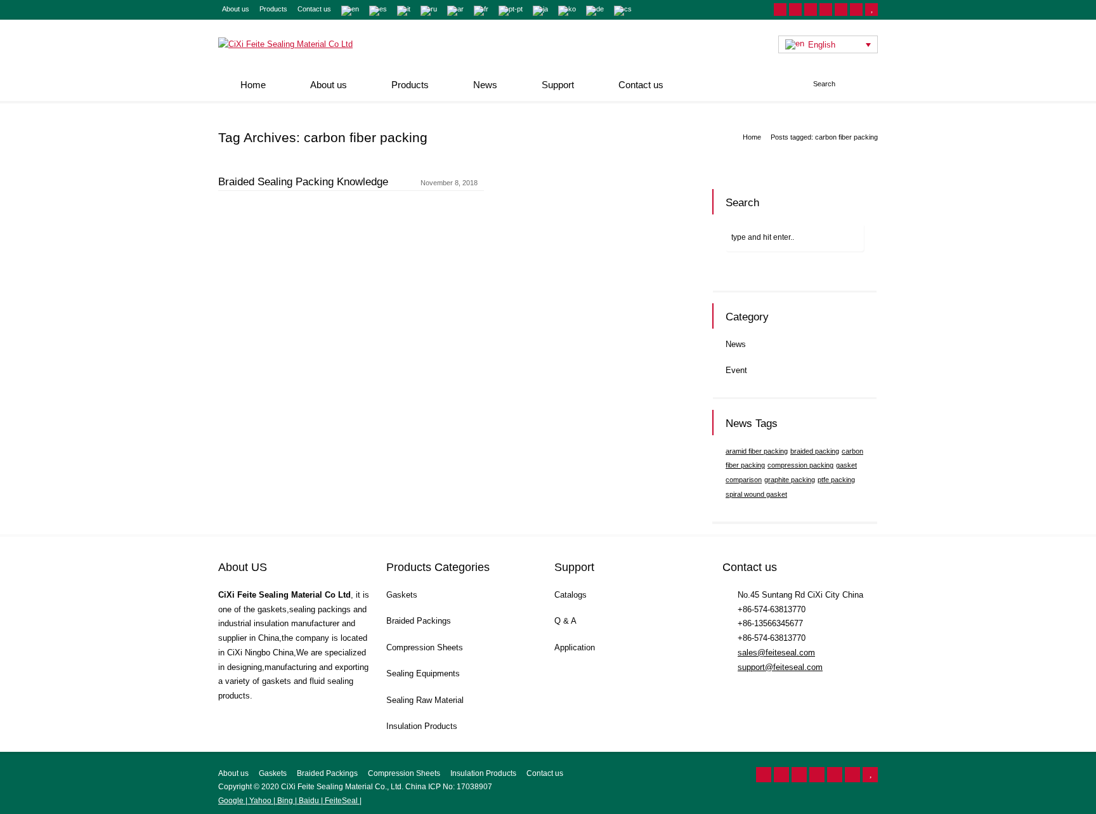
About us (235, 9)
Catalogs (570, 595)
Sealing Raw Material (425, 700)
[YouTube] (871, 9)
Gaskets (401, 595)
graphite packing (789, 479)
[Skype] (856, 9)
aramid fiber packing (757, 451)
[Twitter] (795, 9)
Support (558, 84)
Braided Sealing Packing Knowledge (303, 182)
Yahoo (260, 800)
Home (253, 84)
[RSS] (780, 9)
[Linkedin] (841, 9)
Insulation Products (421, 726)
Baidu (309, 800)
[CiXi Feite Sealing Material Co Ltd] (285, 44)
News (485, 84)
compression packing (800, 465)
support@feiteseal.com (780, 667)
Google (231, 800)
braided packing (814, 451)
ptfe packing (836, 479)
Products (273, 9)
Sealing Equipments (423, 673)
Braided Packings (418, 621)
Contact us (314, 9)
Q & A (565, 621)
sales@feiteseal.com (776, 652)
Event (736, 370)
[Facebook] (810, 9)
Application (574, 647)
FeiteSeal (341, 800)
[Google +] (825, 9)
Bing (285, 800)
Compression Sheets (424, 647)
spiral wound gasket (756, 494)
